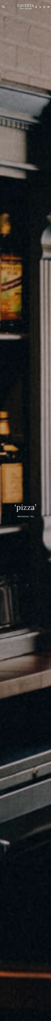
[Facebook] (36, 7)
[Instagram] (44, 7)
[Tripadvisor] (48, 7)
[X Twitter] (40, 7)
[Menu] (3, 7)
